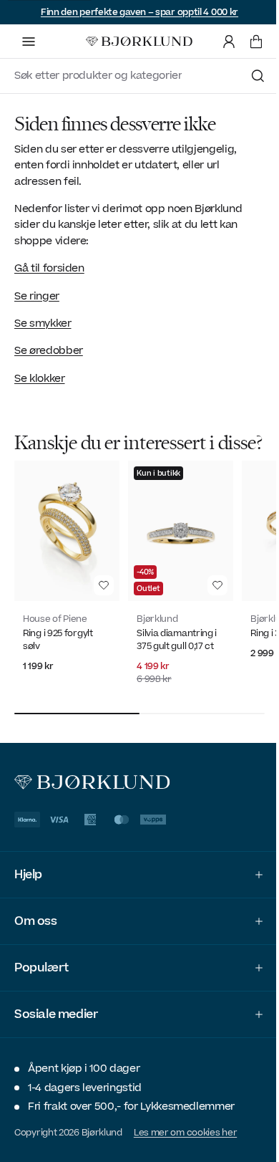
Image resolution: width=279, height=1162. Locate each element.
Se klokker (39, 378)
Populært (41, 983)
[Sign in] (229, 41)
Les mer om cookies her (185, 1148)
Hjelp (28, 890)
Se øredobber (48, 350)
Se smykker (43, 323)
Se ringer (36, 296)
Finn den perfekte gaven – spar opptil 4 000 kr (139, 12)
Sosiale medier (55, 1030)
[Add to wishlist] (104, 585)
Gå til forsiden (49, 268)
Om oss (35, 937)
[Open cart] (256, 41)
